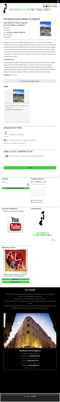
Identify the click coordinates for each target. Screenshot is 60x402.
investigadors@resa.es (30, 368)
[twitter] (46, 6)
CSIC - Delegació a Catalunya (17, 143)
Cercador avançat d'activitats (15, 188)
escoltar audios (15, 282)
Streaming (14, 75)
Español (47, 4)
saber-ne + (15, 279)
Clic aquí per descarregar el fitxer (30, 81)
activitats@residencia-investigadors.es (30, 363)
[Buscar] (28, 184)
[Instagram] (51, 6)
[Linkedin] (56, 6)
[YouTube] (49, 6)
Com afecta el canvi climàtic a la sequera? (16, 106)
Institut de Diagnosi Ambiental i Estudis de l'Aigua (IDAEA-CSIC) (26, 156)
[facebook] (44, 6)
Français (51, 4)
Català (43, 4)
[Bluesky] (53, 6)
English (55, 4)
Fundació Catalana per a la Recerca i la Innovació (22, 140)
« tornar (30, 168)
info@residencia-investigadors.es (30, 358)
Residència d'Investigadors (16, 134)
